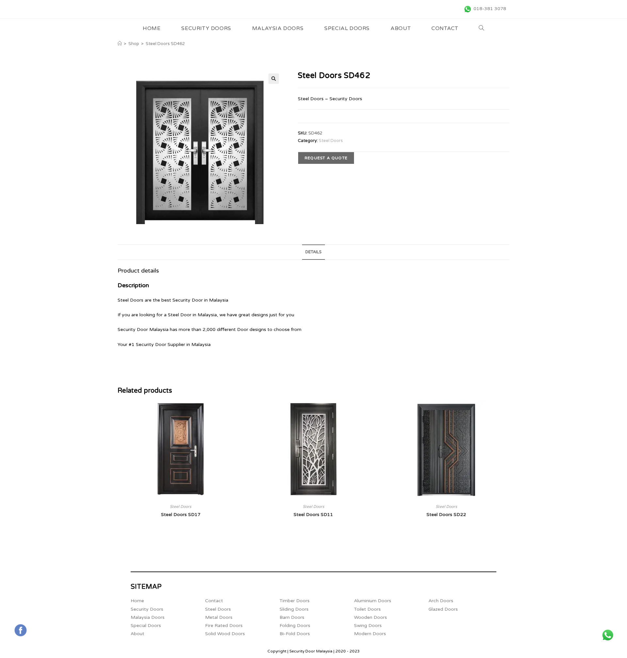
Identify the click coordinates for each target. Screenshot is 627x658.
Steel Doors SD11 (313, 514)
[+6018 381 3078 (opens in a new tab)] (608, 635)
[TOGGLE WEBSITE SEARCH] (481, 28)
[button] (273, 78)
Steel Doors (331, 140)
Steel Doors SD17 (181, 514)
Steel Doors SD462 (165, 43)
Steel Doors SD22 (446, 514)
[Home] (120, 43)
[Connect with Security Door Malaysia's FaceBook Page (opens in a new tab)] (20, 630)
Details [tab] (313, 252)
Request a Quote (326, 158)
